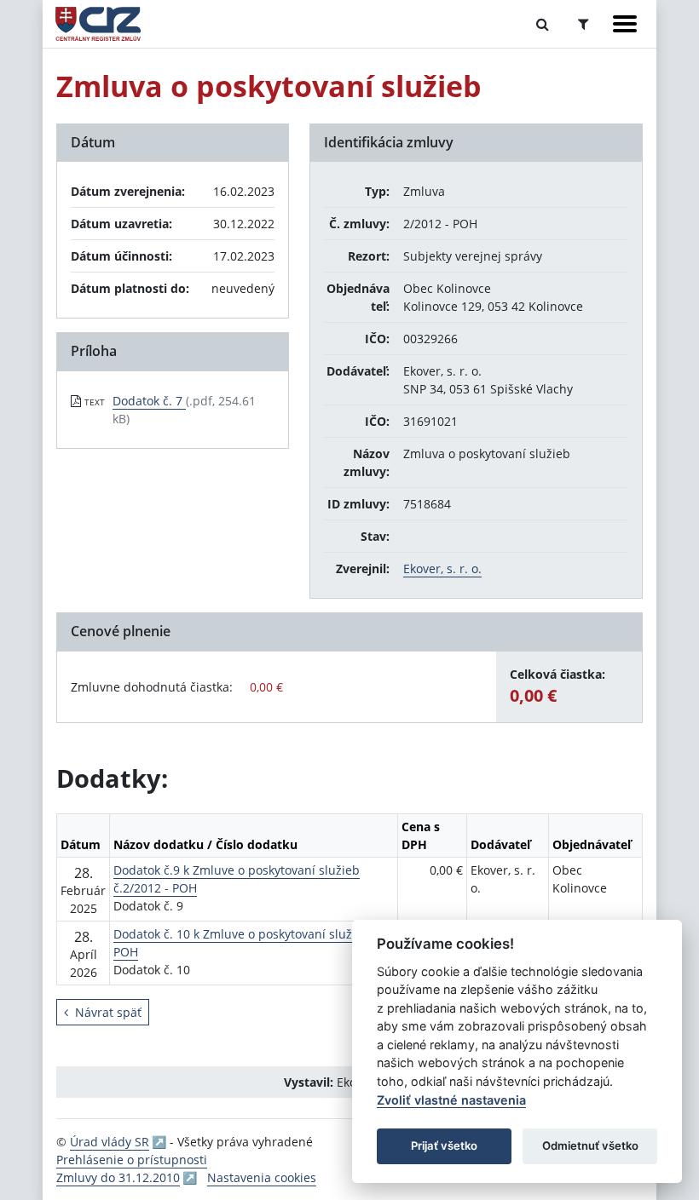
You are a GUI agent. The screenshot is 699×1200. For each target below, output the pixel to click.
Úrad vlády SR (109, 1142)
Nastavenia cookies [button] (261, 1177)
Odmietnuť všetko (590, 1145)
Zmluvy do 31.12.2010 (118, 1177)
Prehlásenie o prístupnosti (131, 1159)
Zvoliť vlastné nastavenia (451, 1100)
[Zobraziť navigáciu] (625, 24)
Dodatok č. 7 (149, 401)
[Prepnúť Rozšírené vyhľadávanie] (583, 24)
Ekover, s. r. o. (442, 568)
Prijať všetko (444, 1145)
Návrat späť (108, 1012)
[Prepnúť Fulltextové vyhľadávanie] (542, 24)
